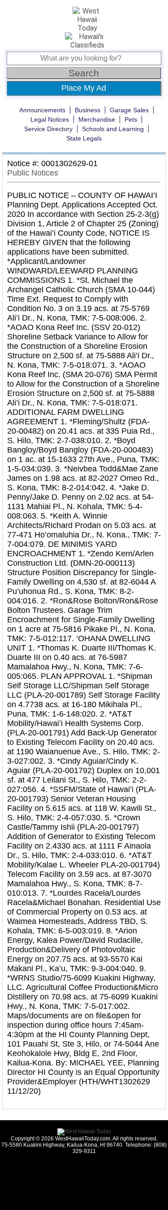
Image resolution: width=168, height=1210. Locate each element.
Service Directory (48, 128)
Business (87, 110)
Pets (131, 119)
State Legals (84, 138)
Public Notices (32, 172)
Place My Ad (83, 88)
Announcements (42, 110)
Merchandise (96, 119)
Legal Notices (49, 119)
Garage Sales (129, 110)
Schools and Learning (113, 128)
